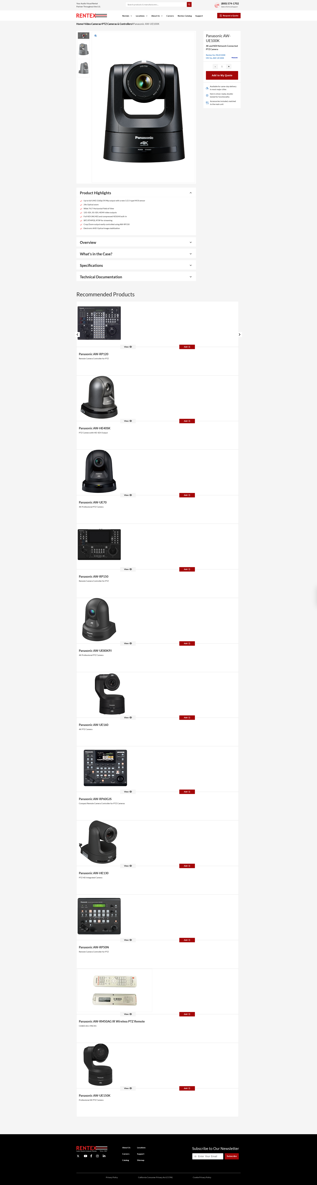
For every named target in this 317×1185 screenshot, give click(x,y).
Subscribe (232, 1156)
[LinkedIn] (104, 1155)
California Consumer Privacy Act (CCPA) (155, 1177)
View (126, 347)
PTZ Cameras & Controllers (117, 23)
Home (79, 23)
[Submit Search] (189, 4)
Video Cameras (92, 23)
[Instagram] (97, 1155)
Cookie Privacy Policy (202, 1177)
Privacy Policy (112, 1177)
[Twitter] (78, 1156)
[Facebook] (91, 1155)
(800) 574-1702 (230, 3)
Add (185, 347)
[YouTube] (85, 1155)
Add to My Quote (222, 75)
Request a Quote (230, 15)
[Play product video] (84, 35)
